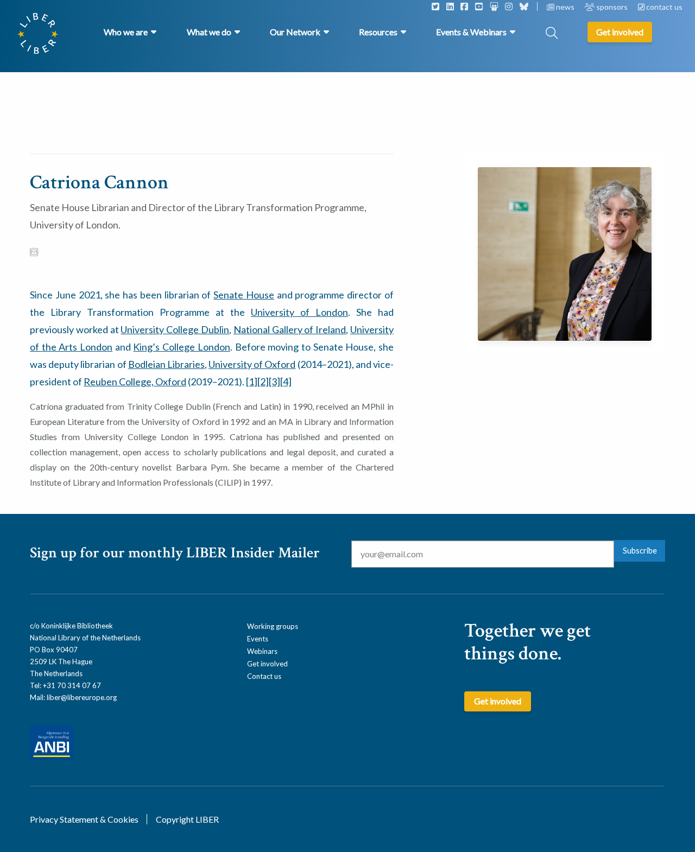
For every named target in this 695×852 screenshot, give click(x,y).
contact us (664, 6)
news (565, 6)
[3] (274, 381)
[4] (286, 381)
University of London (299, 312)
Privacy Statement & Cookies (84, 819)
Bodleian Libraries (166, 364)
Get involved (267, 663)
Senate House (243, 295)
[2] (263, 381)
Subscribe (640, 550)
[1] (251, 381)
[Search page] (551, 34)
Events (257, 638)
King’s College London (181, 347)
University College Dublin (175, 329)
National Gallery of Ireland (289, 329)
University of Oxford (251, 364)
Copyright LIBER (187, 819)
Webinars (262, 651)
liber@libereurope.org (82, 697)
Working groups (272, 626)
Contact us (264, 676)
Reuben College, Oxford (135, 381)
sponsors (612, 6)
